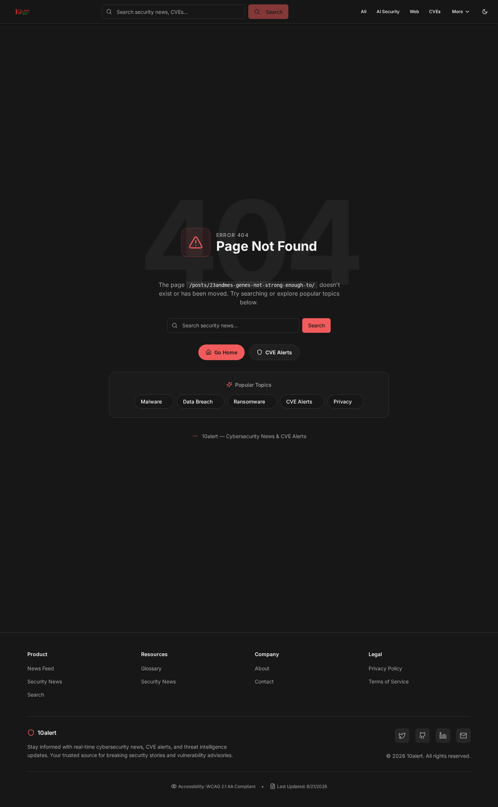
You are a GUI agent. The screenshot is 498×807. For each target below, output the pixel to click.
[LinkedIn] (443, 735)
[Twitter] (402, 735)
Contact (264, 681)
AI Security (388, 11)
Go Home (225, 352)
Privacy (343, 401)
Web (414, 11)
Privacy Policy (385, 668)
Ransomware (249, 401)
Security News (44, 681)
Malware (151, 401)
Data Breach (198, 401)
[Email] (463, 735)
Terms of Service (389, 681)
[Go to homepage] (23, 12)
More (457, 11)
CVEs (434, 11)
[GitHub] (422, 735)
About (262, 668)
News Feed (40, 668)
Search (316, 325)
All (363, 11)
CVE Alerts (278, 352)
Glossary (151, 668)
